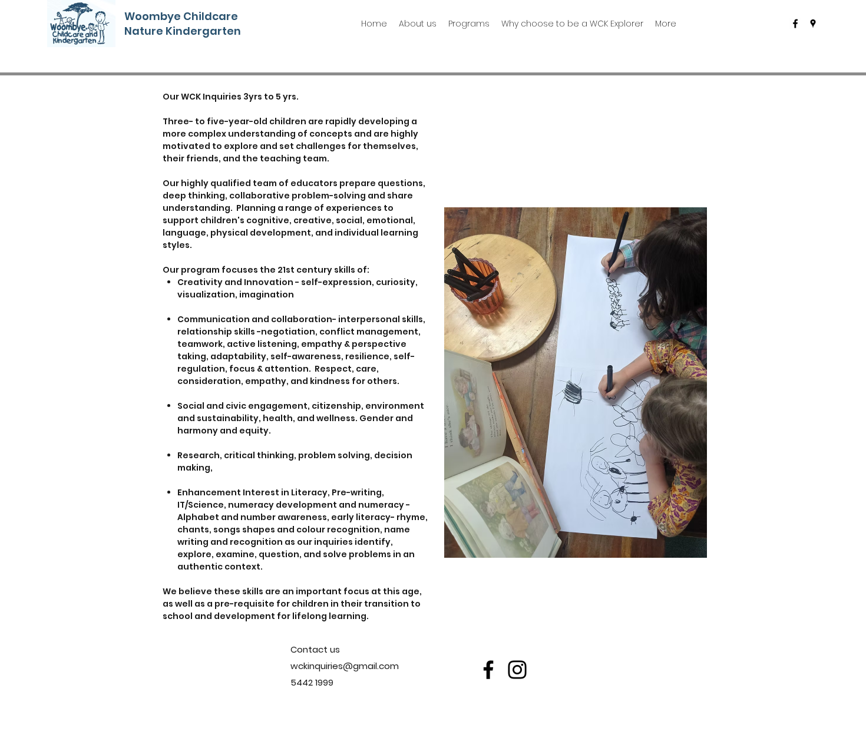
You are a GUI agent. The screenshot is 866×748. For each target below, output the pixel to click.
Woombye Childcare (184, 16)
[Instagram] (517, 669)
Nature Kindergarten (182, 31)
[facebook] (795, 23)
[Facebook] (488, 669)
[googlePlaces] (813, 23)
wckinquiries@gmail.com (344, 666)
